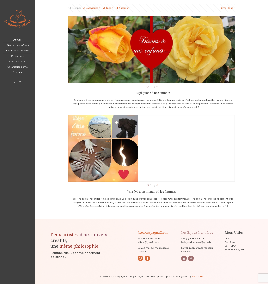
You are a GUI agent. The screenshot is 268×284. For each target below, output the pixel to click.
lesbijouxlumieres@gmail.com (198, 242)
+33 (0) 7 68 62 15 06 (192, 238)
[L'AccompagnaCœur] (17, 18)
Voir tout (228, 8)
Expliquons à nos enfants (153, 93)
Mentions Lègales (235, 249)
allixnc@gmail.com (148, 242)
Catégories (92, 8)
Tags (108, 8)
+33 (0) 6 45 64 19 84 (149, 238)
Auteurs (123, 8)
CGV (227, 238)
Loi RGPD (230, 246)
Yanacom (197, 276)
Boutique (230, 242)
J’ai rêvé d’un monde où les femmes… (152, 192)
